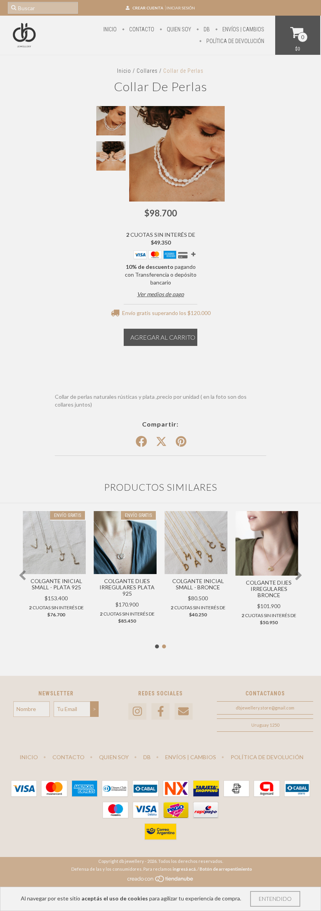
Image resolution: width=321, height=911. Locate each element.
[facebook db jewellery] (160, 711)
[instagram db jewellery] (137, 711)
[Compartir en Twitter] (161, 442)
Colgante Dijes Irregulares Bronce (269, 588)
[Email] (184, 711)
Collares (147, 71)
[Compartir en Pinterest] (181, 442)
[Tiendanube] (160, 880)
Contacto (141, 29)
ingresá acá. (185, 868)
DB (206, 29)
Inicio (110, 29)
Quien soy (178, 29)
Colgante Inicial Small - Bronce (198, 584)
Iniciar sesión (180, 7)
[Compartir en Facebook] (141, 442)
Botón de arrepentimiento (226, 868)
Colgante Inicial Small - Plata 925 (56, 584)
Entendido (275, 898)
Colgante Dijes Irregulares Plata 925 (127, 587)
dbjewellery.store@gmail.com (265, 707)
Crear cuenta (147, 7)
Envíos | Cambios (242, 29)
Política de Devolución (234, 41)
